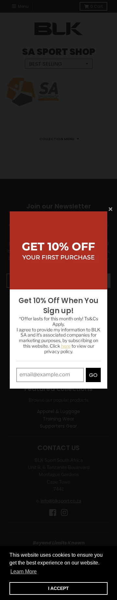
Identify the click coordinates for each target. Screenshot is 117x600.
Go (93, 375)
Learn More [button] (23, 571)
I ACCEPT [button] (58, 588)
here (66, 346)
